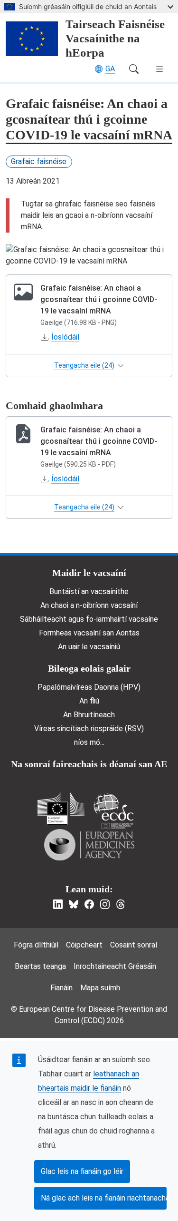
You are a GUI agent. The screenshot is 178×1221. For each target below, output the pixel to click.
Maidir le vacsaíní (89, 572)
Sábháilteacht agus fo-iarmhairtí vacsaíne (89, 619)
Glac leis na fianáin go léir (82, 1171)
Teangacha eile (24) (84, 365)
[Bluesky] (73, 904)
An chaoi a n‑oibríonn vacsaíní (89, 605)
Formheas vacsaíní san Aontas (89, 632)
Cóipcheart (84, 944)
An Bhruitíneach (89, 714)
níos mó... (89, 742)
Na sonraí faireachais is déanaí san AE (89, 764)
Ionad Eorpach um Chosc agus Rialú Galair (113, 810)
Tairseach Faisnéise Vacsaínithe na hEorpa (115, 38)
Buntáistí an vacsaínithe (89, 591)
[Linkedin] (58, 904)
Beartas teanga (40, 966)
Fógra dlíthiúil (36, 944)
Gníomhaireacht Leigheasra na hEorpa (89, 844)
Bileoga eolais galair (89, 668)
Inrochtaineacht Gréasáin (115, 966)
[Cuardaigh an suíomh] (134, 69)
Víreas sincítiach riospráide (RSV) (89, 728)
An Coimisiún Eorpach (60, 808)
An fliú (89, 700)
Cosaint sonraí (133, 944)
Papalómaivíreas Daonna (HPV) (89, 687)
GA (110, 68)
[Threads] (120, 904)
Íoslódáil (65, 337)
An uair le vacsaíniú (89, 646)
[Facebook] (89, 904)
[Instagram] (105, 904)
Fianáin (61, 987)
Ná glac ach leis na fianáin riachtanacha (104, 1197)
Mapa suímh (100, 987)
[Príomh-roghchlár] (159, 69)
